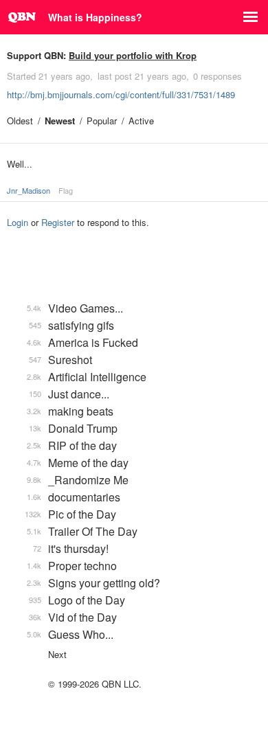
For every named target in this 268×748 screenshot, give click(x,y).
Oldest (20, 120)
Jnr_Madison (28, 190)
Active (141, 120)
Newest (60, 120)
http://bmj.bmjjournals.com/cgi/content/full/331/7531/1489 (121, 94)
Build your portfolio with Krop (133, 55)
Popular (102, 120)
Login (17, 222)
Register (57, 222)
